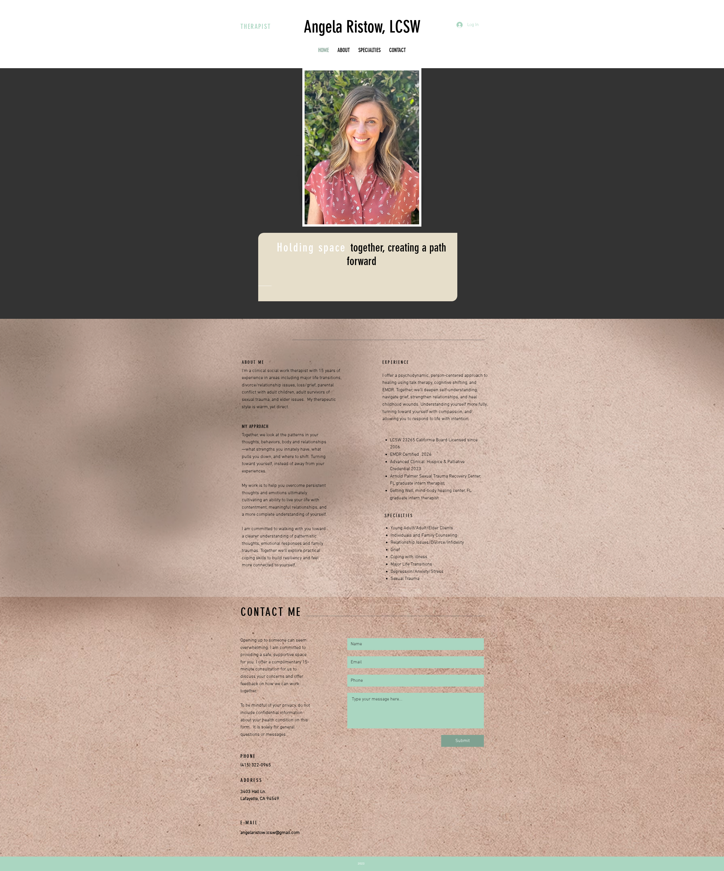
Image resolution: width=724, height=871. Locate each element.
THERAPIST (255, 27)
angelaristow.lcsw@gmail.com (270, 833)
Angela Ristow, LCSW (362, 27)
